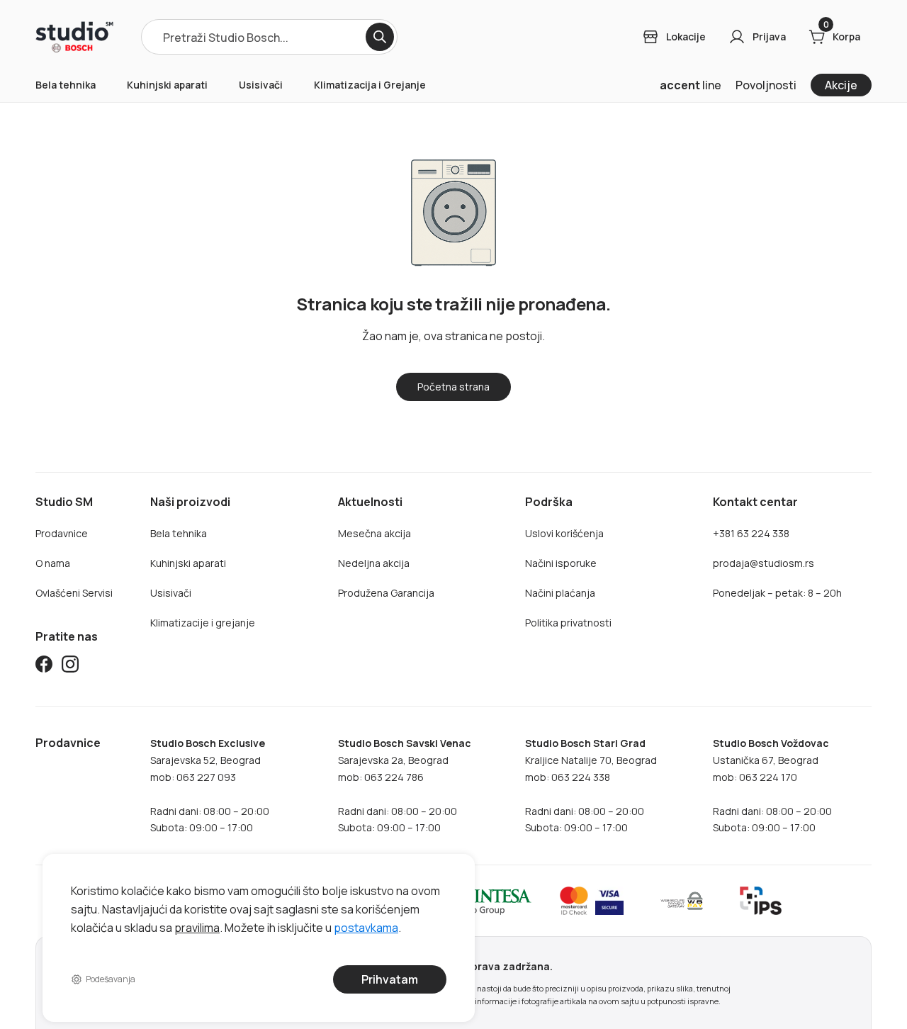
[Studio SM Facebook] (43, 666)
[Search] (380, 37)
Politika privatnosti (568, 622)
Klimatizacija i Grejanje (370, 84)
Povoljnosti (766, 85)
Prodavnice (61, 533)
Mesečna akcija (374, 533)
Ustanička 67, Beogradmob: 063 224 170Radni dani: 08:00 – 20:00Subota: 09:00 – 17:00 (772, 785)
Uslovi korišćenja (564, 533)
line (690, 85)
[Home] (74, 36)
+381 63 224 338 (751, 533)
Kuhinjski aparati (167, 84)
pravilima (197, 927)
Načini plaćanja (560, 593)
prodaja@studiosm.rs (763, 563)
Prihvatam (389, 979)
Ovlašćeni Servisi (74, 593)
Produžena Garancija (386, 593)
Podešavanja (110, 979)
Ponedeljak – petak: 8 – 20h (777, 593)
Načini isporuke (561, 563)
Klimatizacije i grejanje (202, 622)
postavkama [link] (366, 927)
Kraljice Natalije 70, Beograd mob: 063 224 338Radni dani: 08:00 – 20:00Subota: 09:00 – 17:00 (591, 785)
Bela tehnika (65, 84)
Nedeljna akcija (374, 563)
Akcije (841, 85)
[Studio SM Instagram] (70, 666)
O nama (52, 563)
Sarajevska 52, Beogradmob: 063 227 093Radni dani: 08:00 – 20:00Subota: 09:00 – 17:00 (209, 785)
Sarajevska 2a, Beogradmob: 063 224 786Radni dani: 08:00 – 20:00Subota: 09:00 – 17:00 (404, 785)
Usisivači (261, 84)
